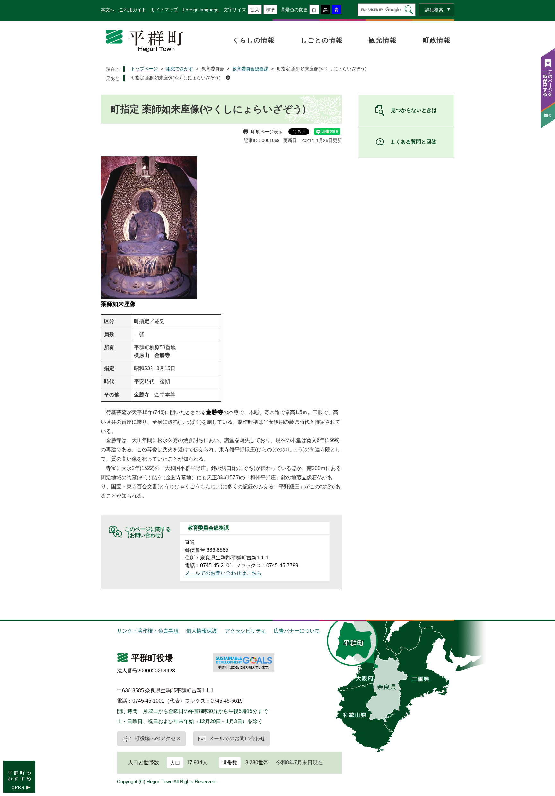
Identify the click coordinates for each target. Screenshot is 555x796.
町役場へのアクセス (158, 738)
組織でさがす (179, 68)
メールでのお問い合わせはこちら (223, 573)
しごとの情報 (322, 40)
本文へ (107, 9)
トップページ (144, 68)
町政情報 (437, 40)
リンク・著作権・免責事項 (148, 631)
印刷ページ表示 (267, 131)
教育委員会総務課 (250, 68)
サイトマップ (164, 9)
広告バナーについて (297, 631)
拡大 (254, 9)
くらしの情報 (254, 40)
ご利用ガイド (132, 9)
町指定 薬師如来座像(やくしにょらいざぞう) (176, 77)
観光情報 (383, 40)
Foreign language (201, 9)
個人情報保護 (201, 631)
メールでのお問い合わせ (237, 738)
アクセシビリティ (245, 631)
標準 (270, 9)
